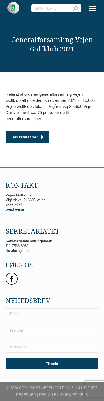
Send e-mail (15, 209)
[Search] (75, 8)
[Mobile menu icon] (92, 8)
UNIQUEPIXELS (74, 395)
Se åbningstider (18, 251)
